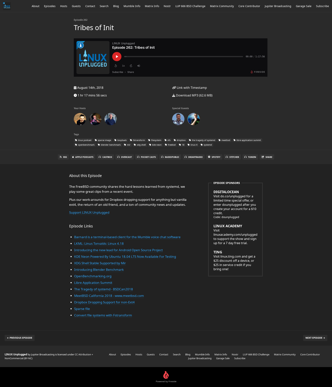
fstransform (138, 140)
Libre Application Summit (93, 282)
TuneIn (252, 157)
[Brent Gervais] (111, 120)
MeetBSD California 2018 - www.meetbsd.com (109, 295)
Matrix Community (222, 6)
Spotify (216, 157)
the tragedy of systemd (203, 140)
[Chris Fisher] (80, 120)
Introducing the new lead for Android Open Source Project (118, 250)
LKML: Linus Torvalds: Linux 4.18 (99, 243)
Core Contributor (249, 6)
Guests (76, 6)
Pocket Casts (148, 157)
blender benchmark (110, 144)
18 (182, 144)
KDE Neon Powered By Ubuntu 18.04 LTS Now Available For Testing (125, 256)
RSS (65, 157)
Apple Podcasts (84, 157)
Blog (116, 6)
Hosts (63, 6)
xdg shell (141, 144)
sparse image (104, 140)
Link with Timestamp (191, 88)
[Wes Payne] (95, 120)
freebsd (171, 144)
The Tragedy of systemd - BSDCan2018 (103, 289)
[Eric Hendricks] (178, 120)
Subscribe (322, 6)
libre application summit (248, 140)
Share (269, 157)
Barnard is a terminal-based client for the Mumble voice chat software (127, 237)
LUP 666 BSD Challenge (190, 6)
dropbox (181, 140)
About (35, 6)
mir (128, 144)
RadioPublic (172, 157)
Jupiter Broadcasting (278, 6)
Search (104, 6)
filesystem (156, 140)
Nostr (167, 6)
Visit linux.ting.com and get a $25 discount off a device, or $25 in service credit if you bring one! (234, 260)
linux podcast (84, 140)
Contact (90, 6)
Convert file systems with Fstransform (103, 315)
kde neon (157, 144)
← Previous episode (19, 337)
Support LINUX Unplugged (89, 212)
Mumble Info (132, 6)
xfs (168, 140)
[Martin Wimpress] (194, 120)
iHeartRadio (195, 157)
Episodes (50, 6)
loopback (122, 140)
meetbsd (225, 140)
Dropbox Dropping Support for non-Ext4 (104, 302)
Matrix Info (152, 6)
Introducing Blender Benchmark (99, 269)
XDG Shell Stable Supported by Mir (100, 263)
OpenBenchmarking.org (92, 276)
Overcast (126, 157)
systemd (207, 144)
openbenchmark (86, 144)
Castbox (107, 157)
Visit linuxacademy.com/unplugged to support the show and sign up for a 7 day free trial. (235, 234)
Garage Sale (303, 6)
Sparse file (82, 308)
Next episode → (315, 337)
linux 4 (193, 144)
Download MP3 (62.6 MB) (193, 95)
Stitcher (234, 157)
